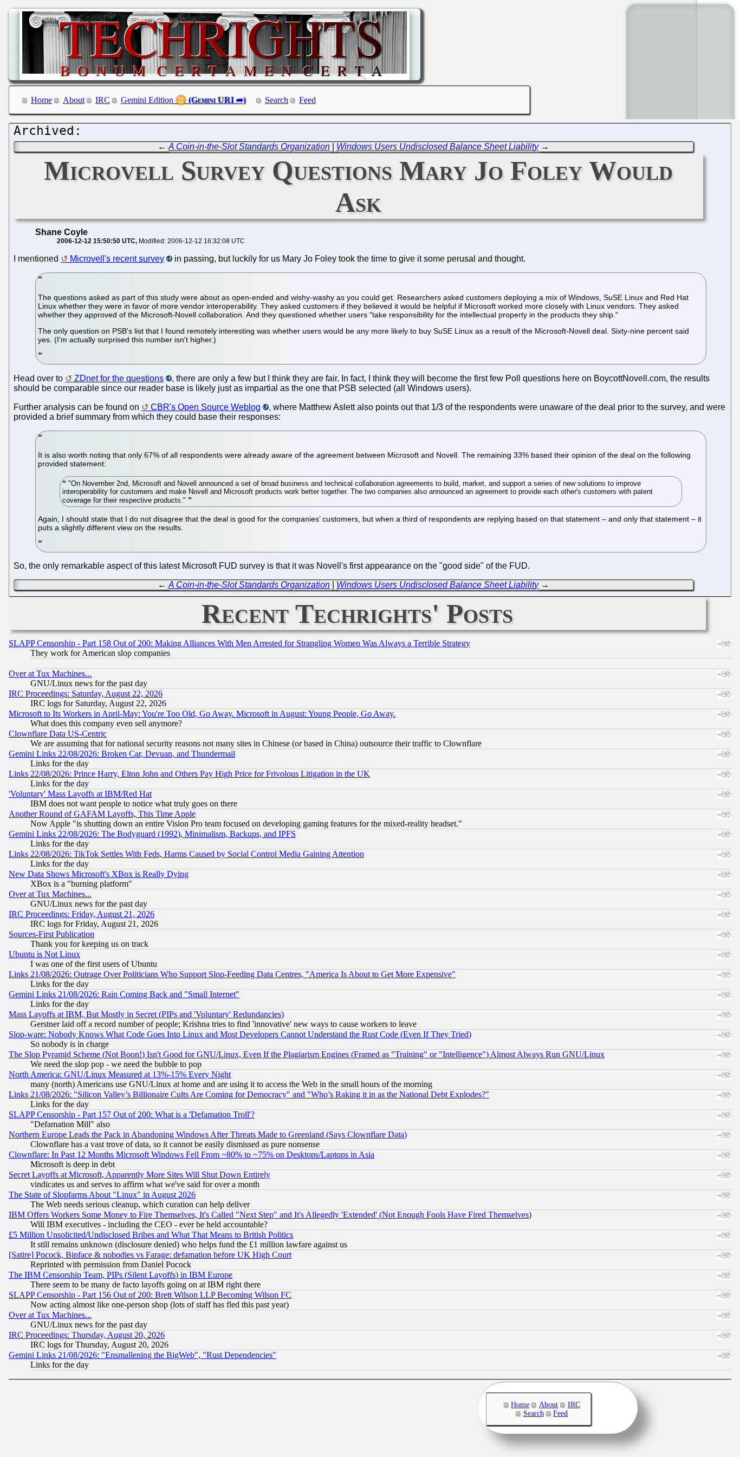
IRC (102, 100)
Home (41, 100)
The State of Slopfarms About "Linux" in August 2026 (102, 1194)
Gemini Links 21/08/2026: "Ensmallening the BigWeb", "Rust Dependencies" (142, 1355)
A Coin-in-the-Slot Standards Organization (249, 146)
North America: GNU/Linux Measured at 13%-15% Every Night (120, 1074)
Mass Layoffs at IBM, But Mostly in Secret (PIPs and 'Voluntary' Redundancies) (146, 1014)
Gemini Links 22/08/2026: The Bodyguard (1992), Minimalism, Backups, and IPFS (152, 833)
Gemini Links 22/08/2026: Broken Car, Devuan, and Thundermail (122, 753)
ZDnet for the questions (119, 378)
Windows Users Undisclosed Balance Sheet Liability (437, 146)
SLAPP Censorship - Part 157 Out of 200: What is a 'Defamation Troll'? (132, 1114)
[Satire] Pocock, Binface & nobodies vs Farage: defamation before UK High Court (150, 1254)
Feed (307, 100)
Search (276, 100)
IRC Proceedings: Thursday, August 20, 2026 (87, 1334)
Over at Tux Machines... (50, 673)
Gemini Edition (147, 100)
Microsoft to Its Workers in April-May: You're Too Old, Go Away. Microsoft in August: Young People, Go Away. (202, 713)
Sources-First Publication (51, 934)
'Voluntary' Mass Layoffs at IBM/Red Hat (80, 793)
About (74, 100)
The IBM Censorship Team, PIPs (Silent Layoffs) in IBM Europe (120, 1274)
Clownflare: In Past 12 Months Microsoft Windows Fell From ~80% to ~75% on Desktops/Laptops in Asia (191, 1154)
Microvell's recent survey (117, 258)
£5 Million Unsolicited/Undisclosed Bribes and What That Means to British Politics (151, 1234)
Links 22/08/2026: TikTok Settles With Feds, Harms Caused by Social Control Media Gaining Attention (186, 853)
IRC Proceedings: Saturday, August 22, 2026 (86, 693)
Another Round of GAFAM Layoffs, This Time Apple (102, 813)
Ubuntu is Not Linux (44, 954)
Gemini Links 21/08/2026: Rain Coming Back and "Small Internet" (124, 994)
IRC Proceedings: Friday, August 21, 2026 (81, 914)
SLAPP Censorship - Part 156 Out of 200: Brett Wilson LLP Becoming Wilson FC (150, 1294)
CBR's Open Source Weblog (206, 407)
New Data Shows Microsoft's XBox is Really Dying (99, 874)
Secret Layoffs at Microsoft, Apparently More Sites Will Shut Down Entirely (139, 1174)
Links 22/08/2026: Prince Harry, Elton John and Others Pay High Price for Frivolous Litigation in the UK (189, 773)
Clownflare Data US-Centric (58, 733)
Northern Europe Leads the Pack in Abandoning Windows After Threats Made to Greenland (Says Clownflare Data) (208, 1134)
